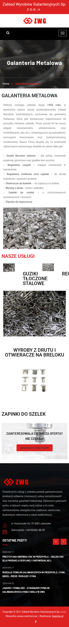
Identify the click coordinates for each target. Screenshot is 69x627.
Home (6, 83)
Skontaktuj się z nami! (34, 447)
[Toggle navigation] (63, 33)
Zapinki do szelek (24, 414)
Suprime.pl (57, 616)
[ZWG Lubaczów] (34, 20)
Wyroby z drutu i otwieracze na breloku (34, 352)
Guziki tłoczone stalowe (35, 278)
